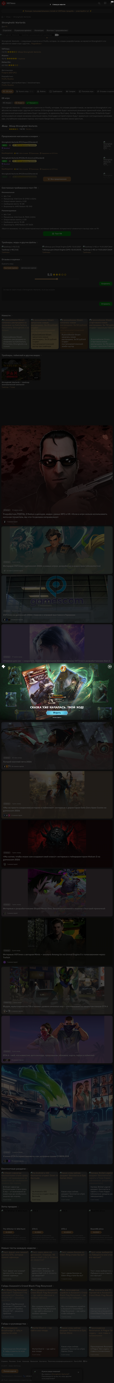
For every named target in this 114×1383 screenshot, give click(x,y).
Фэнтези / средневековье (57, 30)
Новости (6, 315)
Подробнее (36, 44)
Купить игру (26, 91)
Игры (8, 17)
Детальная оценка (28, 268)
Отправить (105, 304)
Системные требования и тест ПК (19, 188)
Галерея (72, 91)
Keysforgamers (7, 153)
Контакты (43, 1361)
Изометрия (39, 30)
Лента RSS (78, 1361)
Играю (9, 103)
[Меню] (111, 3)
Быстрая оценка (10, 268)
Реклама (12, 1361)
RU (86, 1361)
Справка (4, 1361)
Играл (21, 103)
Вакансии (34, 1361)
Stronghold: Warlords (22, 17)
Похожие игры (87, 91)
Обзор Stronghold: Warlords (29, 52)
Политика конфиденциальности (60, 1361)
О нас (19, 1361)
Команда (25, 1361)
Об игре (9, 91)
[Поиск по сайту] (99, 3)
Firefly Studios (8, 79)
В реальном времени (23, 30)
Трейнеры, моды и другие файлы (19, 242)
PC (6, 27)
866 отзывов (23, 153)
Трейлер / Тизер (8, 387)
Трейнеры (6, 252)
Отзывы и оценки (11, 259)
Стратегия (7, 30)
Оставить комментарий (14, 570)
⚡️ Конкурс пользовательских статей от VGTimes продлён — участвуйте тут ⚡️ (57, 11)
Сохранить (105, 284)
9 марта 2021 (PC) (9, 73)
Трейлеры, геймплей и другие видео (21, 355)
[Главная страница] (8, 3)
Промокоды (35, 153)
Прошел (33, 103)
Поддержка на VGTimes (49, 153)
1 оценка (21, 59)
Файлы (43, 91)
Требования (57, 91)
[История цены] (10, 145)
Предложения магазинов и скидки (20, 136)
